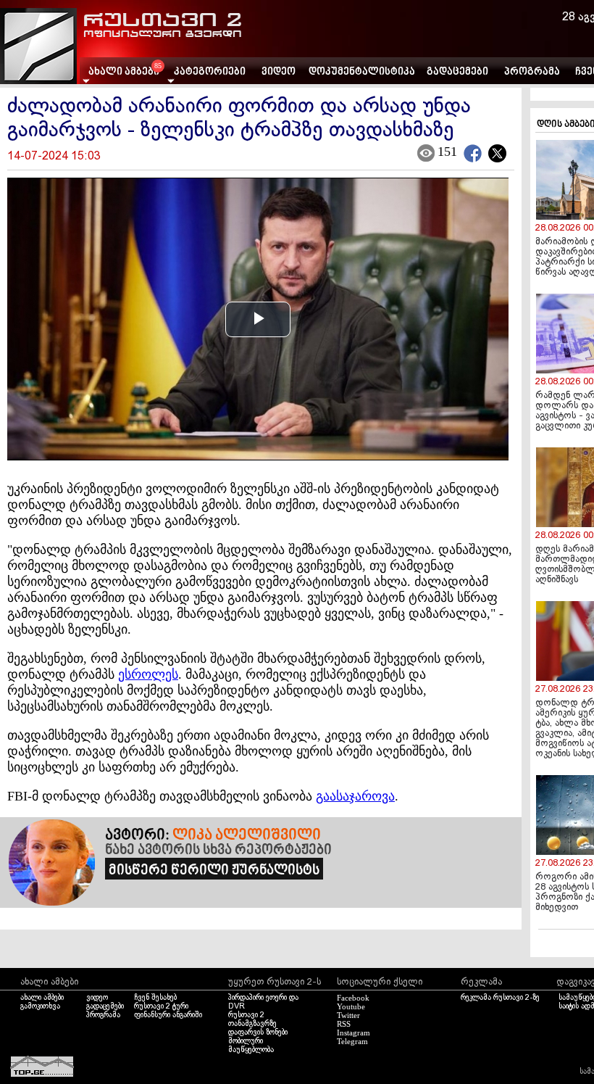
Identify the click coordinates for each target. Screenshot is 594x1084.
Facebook (353, 997)
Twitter (348, 1015)
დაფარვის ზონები (258, 1032)
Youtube (351, 1006)
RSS (344, 1023)
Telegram (352, 1041)
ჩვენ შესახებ (155, 997)
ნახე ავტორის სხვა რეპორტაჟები (218, 850)
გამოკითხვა (40, 1006)
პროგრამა (532, 72)
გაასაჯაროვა (355, 796)
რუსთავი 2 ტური (161, 1006)
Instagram (353, 1032)
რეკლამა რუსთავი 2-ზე (500, 997)
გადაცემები (457, 72)
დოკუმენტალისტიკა (362, 72)
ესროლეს (148, 674)
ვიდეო (279, 72)
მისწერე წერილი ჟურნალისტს (214, 871)
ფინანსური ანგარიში (168, 1015)
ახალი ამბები (42, 997)
